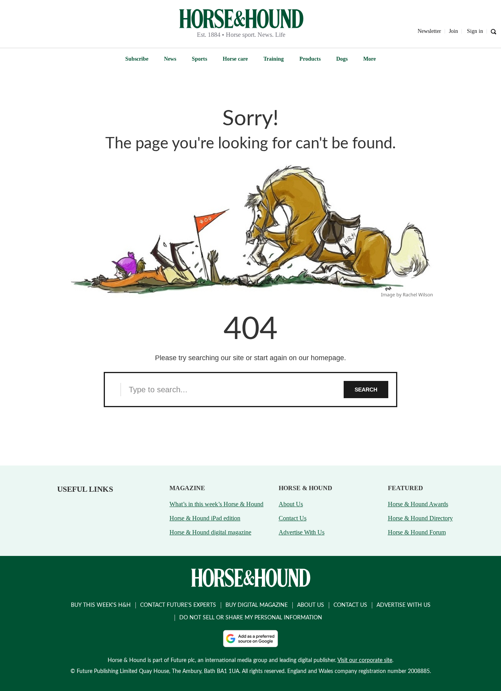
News (170, 59)
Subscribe (136, 59)
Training (273, 59)
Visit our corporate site (364, 660)
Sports (199, 59)
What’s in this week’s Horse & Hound (216, 504)
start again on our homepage (299, 358)
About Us (291, 504)
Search (366, 389)
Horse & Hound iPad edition (204, 518)
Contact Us (292, 518)
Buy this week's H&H (101, 605)
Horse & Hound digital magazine (210, 532)
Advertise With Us (301, 532)
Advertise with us (404, 605)
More (369, 59)
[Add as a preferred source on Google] (250, 638)
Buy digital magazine (256, 605)
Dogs (342, 59)
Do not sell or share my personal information (250, 618)
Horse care (235, 59)
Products (310, 59)
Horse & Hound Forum (417, 532)
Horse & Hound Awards (418, 504)
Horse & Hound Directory (420, 518)
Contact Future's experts (178, 605)
